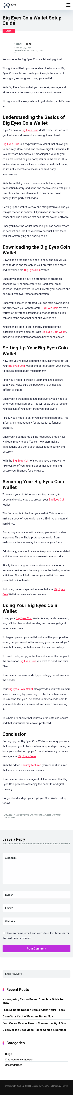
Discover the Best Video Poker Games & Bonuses (35, 1029)
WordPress (46, 1086)
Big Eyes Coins (27, 756)
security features (31, 765)
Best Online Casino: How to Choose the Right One (34, 1023)
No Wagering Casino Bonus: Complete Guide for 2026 (33, 1001)
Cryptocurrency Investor (19, 1059)
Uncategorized (13, 1065)
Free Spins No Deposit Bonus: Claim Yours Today (34, 1009)
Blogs (8, 31)
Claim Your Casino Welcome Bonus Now (28, 1016)
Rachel (28, 44)
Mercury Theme (60, 1086)
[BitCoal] (10, 4)
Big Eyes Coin (30, 130)
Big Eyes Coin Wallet (54, 331)
